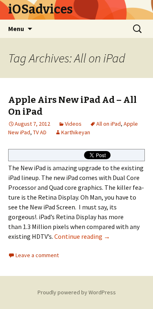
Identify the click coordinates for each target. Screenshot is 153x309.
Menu (16, 28)
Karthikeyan (75, 132)
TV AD (40, 132)
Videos (73, 123)
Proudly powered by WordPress (77, 292)
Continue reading (82, 236)
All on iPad (108, 123)
